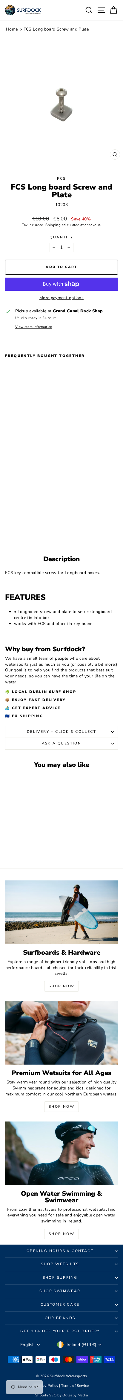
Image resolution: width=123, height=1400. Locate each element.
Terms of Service (75, 1385)
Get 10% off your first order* (60, 1331)
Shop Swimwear (59, 1291)
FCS (61, 178)
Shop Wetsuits (60, 1264)
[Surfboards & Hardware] (61, 912)
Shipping (53, 225)
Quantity (61, 237)
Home (12, 29)
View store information (33, 327)
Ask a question (62, 743)
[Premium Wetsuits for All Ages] (61, 1033)
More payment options (61, 298)
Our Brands (60, 1318)
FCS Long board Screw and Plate (56, 29)
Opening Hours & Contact (60, 1250)
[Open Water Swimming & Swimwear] (61, 1153)
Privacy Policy (46, 1385)
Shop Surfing (60, 1277)
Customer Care (60, 1304)
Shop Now (61, 986)
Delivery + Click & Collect (61, 731)
